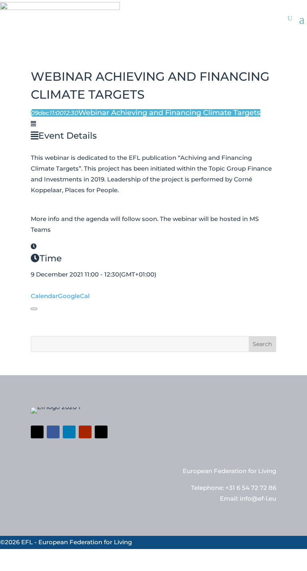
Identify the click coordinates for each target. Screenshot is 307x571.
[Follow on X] (37, 432)
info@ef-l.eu (258, 498)
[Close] (34, 309)
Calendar (44, 296)
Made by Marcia (230, 565)
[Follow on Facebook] (53, 432)
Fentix (297, 565)
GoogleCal (74, 296)
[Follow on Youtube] (85, 432)
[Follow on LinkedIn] (69, 432)
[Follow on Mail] (101, 432)
